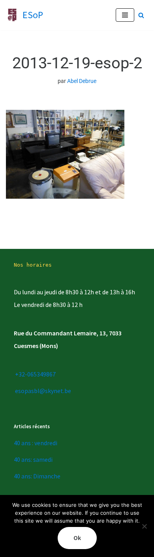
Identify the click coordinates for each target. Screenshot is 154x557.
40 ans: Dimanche (37, 476)
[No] (144, 526)
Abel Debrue (81, 81)
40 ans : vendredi (35, 443)
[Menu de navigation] (125, 15)
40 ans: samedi (33, 459)
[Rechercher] (141, 15)
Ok (77, 538)
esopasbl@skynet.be (43, 391)
